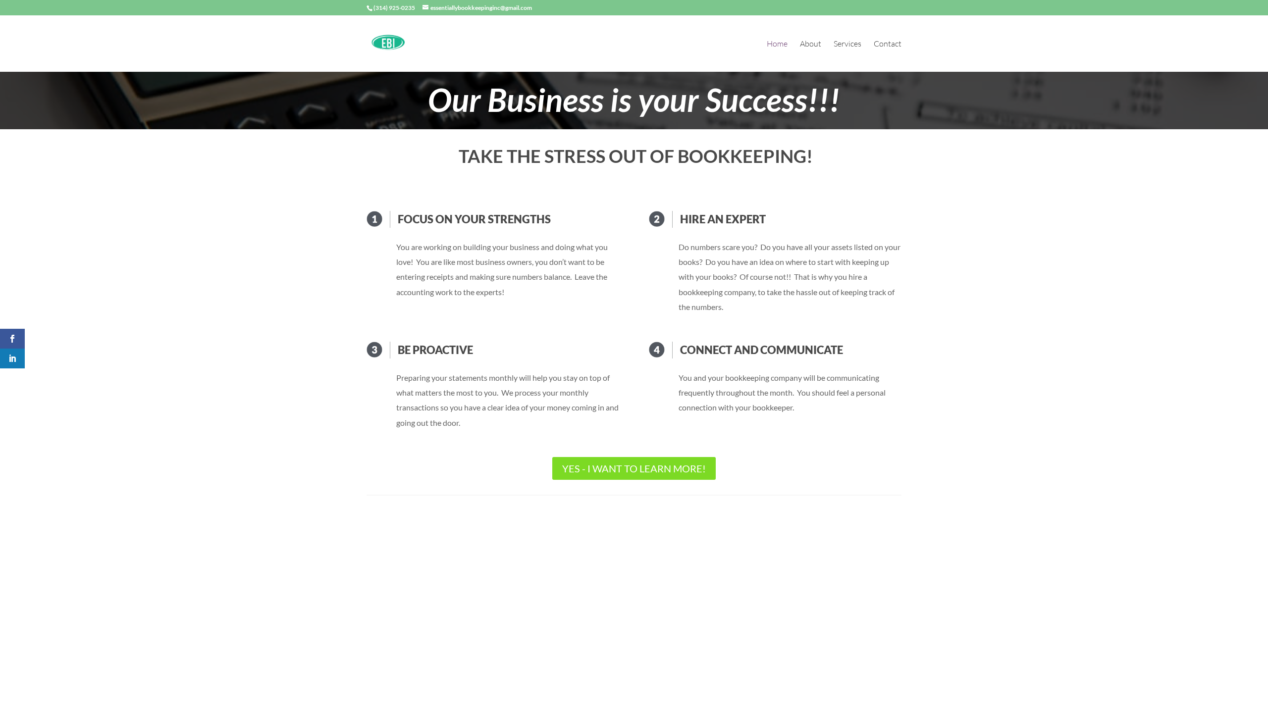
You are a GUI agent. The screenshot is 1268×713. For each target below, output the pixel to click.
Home (777, 44)
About (810, 44)
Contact (887, 44)
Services (847, 44)
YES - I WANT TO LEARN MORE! (634, 468)
